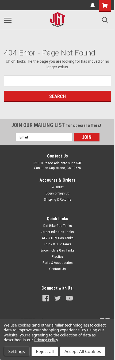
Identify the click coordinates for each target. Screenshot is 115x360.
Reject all (45, 351)
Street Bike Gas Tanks (57, 232)
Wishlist (58, 187)
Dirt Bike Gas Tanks (57, 226)
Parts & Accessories (58, 263)
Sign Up (63, 193)
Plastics (58, 256)
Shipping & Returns (57, 199)
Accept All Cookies (82, 351)
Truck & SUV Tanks (57, 244)
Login (50, 193)
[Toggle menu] (7, 20)
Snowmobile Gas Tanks (57, 250)
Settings (16, 351)
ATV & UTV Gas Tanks (58, 238)
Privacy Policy (45, 339)
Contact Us (57, 269)
